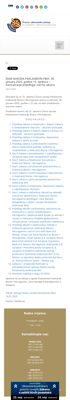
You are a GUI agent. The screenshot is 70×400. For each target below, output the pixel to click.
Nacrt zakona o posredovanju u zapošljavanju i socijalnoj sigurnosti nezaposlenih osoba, (37, 155)
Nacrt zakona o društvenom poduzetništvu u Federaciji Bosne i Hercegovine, (36, 168)
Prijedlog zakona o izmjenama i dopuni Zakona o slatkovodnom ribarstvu (37, 126)
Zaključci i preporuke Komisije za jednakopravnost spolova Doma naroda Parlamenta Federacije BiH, (33, 267)
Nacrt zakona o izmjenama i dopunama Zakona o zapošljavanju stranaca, (37, 187)
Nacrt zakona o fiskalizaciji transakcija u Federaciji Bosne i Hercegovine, (34, 161)
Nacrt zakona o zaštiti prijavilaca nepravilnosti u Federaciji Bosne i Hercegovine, (37, 174)
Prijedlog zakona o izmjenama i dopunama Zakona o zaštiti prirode (35, 139)
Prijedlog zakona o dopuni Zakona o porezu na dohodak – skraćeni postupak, (37, 132)
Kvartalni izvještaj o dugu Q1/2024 (30, 273)
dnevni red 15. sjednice (29, 111)
